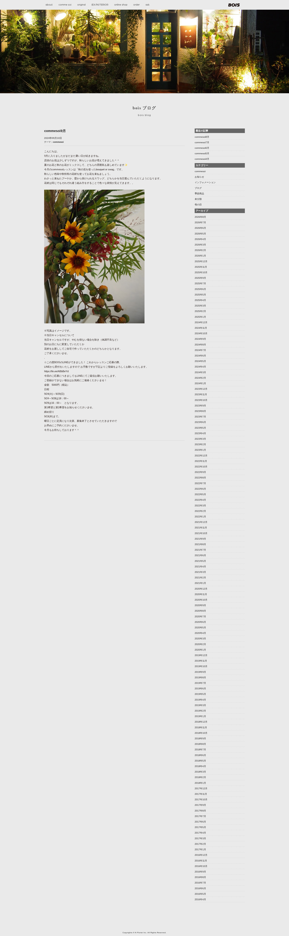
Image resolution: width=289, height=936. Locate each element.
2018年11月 (201, 727)
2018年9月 (200, 738)
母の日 (198, 204)
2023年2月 (200, 444)
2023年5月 (200, 427)
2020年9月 (200, 605)
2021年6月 (200, 555)
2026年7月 (200, 222)
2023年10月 (201, 400)
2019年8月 (200, 677)
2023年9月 (200, 405)
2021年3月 (200, 572)
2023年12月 (201, 389)
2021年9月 (200, 538)
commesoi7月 (202, 142)
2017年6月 (200, 821)
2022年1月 (200, 516)
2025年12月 (201, 261)
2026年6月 (200, 228)
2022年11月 (201, 461)
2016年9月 (200, 871)
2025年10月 (201, 272)
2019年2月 (200, 710)
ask (148, 5)
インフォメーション (205, 182)
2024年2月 (200, 378)
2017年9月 (200, 805)
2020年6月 (200, 622)
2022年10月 (201, 466)
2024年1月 (200, 383)
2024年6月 (200, 355)
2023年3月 (200, 439)
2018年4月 (200, 766)
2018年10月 (201, 733)
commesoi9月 (55, 131)
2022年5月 (200, 494)
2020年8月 (200, 610)
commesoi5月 (202, 153)
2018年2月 (200, 777)
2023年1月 (200, 450)
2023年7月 (200, 416)
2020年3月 (200, 638)
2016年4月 (200, 899)
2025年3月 (200, 305)
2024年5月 (200, 361)
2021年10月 (201, 533)
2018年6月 (200, 755)
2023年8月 (200, 411)
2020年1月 (200, 649)
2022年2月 (200, 511)
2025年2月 (200, 311)
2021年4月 (200, 566)
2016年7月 (200, 882)
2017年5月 (200, 827)
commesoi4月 (202, 159)
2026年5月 (200, 233)
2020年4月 (200, 633)
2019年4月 (200, 699)
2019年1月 (200, 716)
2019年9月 (200, 672)
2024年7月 (200, 350)
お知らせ (199, 176)
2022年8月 (200, 477)
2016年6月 (200, 888)
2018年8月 (200, 744)
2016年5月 (200, 894)
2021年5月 (200, 561)
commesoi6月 (202, 148)
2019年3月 (200, 705)
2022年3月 (200, 505)
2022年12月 (201, 455)
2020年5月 (200, 627)
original (81, 5)
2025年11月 (201, 267)
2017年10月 (201, 799)
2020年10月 (201, 599)
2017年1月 (200, 849)
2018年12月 (201, 721)
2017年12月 (201, 788)
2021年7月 (200, 549)
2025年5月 (200, 294)
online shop (120, 5)
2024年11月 (201, 328)
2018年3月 (200, 771)
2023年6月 (200, 422)
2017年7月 (200, 816)
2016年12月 (201, 855)
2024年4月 (200, 366)
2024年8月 (200, 344)
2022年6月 (200, 488)
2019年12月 (201, 655)
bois (234, 5)
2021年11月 (201, 527)
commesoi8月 (202, 137)
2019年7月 (200, 683)
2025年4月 (200, 300)
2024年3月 (200, 372)
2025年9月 (200, 278)
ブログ (198, 188)
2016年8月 (200, 877)
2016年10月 (201, 866)
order (136, 5)
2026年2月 (200, 250)
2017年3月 (200, 838)
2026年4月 (200, 239)
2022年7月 (200, 483)
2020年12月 (201, 588)
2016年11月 (201, 860)
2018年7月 (200, 749)
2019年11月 (201, 660)
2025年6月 (200, 289)
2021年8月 (200, 544)
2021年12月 (201, 522)
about (49, 5)
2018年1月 (200, 783)
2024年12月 (201, 322)
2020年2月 (200, 644)
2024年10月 (201, 333)
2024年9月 (200, 339)
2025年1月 (200, 317)
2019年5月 (200, 694)
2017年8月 (200, 810)
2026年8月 (200, 217)
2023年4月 (200, 433)
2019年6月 (200, 688)
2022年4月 (200, 499)
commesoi (58, 142)
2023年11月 (201, 394)
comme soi (65, 5)
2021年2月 (200, 577)
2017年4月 (200, 832)
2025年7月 (200, 283)
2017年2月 (200, 844)
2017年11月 (201, 794)
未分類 (198, 199)
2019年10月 (201, 666)
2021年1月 (200, 583)
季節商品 (199, 193)
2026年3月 (200, 244)
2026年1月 (200, 255)
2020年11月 (201, 594)
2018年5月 (200, 760)
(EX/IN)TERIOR (99, 5)
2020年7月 (200, 616)
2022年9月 (200, 472)
